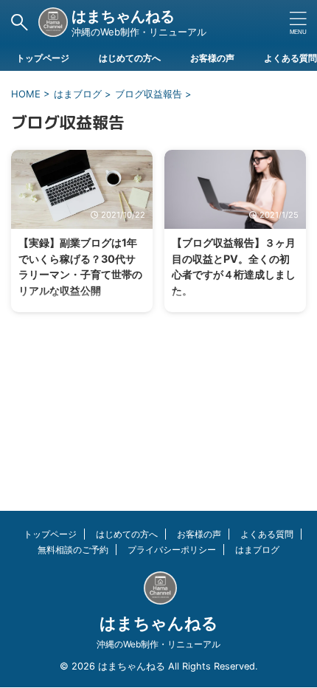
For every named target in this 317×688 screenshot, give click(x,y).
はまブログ (257, 549)
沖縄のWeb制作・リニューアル (158, 644)
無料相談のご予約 (73, 549)
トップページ (42, 57)
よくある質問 (290, 57)
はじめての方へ (130, 57)
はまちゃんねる (123, 16)
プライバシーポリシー (172, 549)
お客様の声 (212, 57)
